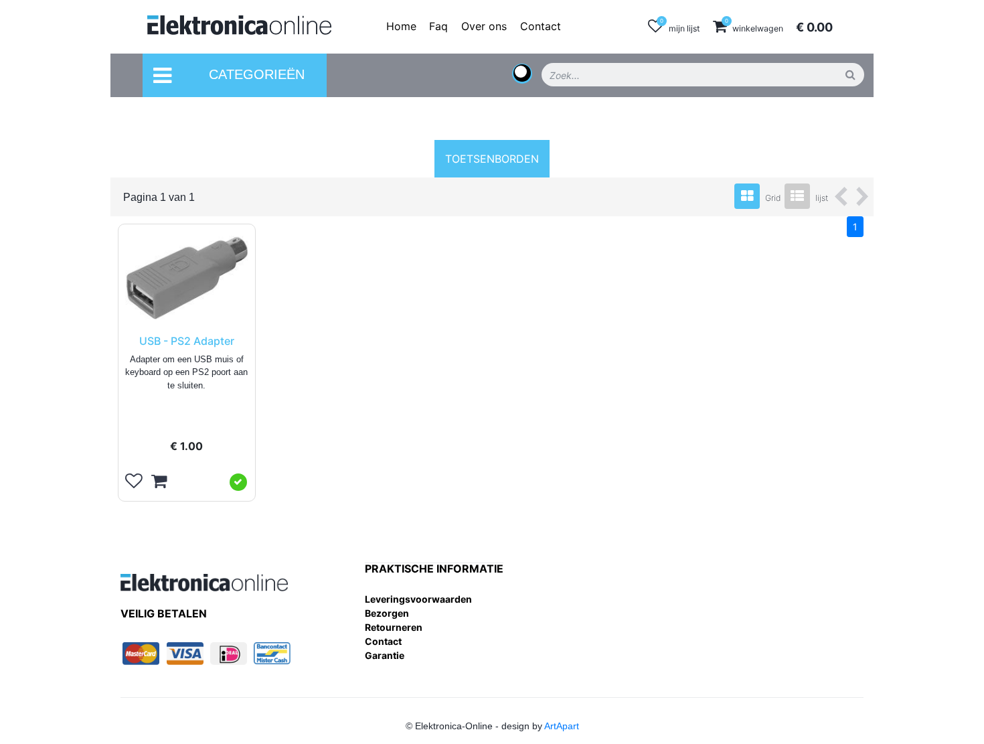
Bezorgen (387, 613)
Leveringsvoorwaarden (418, 599)
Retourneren (393, 627)
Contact (383, 641)
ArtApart (561, 726)
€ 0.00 (814, 27)
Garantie (384, 655)
